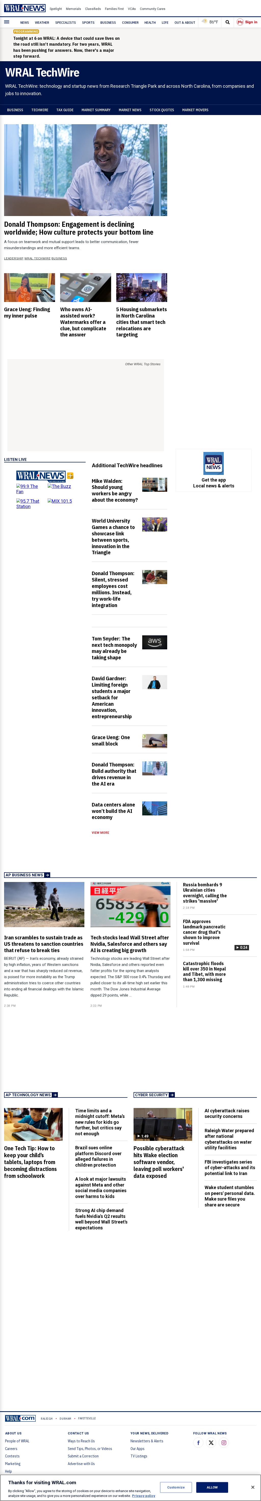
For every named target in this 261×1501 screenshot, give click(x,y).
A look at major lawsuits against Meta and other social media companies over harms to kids (100, 1187)
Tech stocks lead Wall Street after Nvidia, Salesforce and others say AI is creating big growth (129, 944)
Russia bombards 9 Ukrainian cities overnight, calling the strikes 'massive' (205, 893)
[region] (130, 1487)
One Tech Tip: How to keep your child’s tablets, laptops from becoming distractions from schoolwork (30, 1162)
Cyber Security (151, 1095)
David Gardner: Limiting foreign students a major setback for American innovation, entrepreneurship (112, 697)
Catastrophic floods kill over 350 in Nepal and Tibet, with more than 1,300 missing (204, 972)
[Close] (252, 1487)
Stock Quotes (162, 110)
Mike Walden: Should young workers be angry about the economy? (115, 490)
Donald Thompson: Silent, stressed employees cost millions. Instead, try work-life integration (113, 589)
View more (100, 833)
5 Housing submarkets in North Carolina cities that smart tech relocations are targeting (141, 322)
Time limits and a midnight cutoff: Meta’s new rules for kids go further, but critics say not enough (100, 1122)
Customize (176, 1487)
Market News (130, 110)
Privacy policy (143, 1496)
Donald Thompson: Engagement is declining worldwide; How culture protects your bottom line (78, 228)
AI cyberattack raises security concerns (227, 1113)
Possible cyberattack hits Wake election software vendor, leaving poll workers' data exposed (159, 1162)
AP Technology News (28, 1095)
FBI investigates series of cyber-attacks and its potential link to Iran (230, 1167)
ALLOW (212, 1487)
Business (15, 110)
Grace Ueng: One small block (111, 740)
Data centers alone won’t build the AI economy (113, 811)
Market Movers (195, 110)
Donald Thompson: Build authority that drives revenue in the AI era (114, 774)
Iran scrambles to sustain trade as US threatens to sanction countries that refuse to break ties (43, 944)
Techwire (39, 110)
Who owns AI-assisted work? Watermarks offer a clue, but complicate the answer (83, 322)
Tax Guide (64, 110)
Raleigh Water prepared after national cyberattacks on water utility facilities (229, 1139)
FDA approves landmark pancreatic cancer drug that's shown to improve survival (204, 932)
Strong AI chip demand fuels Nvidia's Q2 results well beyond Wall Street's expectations (101, 1219)
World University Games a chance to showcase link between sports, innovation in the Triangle (113, 536)
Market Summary (96, 110)
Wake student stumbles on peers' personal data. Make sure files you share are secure (230, 1196)
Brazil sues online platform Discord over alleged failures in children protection (98, 1156)
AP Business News (24, 875)
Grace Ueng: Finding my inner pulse (27, 312)
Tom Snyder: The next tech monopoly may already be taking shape (114, 648)
